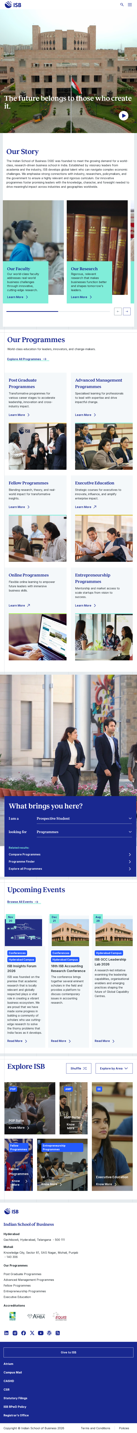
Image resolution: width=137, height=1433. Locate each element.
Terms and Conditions (95, 1428)
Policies (124, 1428)
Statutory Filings (15, 1398)
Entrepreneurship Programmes (25, 1291)
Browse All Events (20, 902)
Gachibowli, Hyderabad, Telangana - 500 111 (34, 1239)
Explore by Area (111, 1068)
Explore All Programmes (24, 359)
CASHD (9, 1381)
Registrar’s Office (16, 1415)
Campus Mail (13, 1372)
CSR (6, 1389)
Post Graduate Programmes (22, 1274)
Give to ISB (68, 1352)
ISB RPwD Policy (15, 1407)
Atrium (8, 1364)
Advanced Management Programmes (29, 1280)
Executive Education (17, 1297)
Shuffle (76, 1068)
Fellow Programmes (17, 1285)
